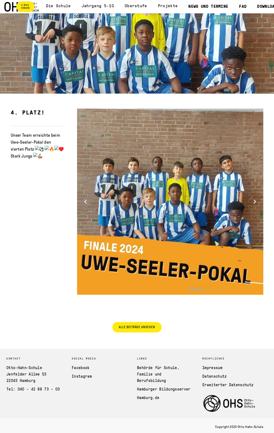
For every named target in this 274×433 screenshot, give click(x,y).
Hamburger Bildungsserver (164, 389)
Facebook (81, 367)
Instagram (82, 376)
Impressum (212, 367)
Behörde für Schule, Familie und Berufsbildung (158, 374)
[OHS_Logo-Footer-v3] (229, 404)
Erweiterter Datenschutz (227, 384)
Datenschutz (214, 376)
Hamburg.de (148, 397)
